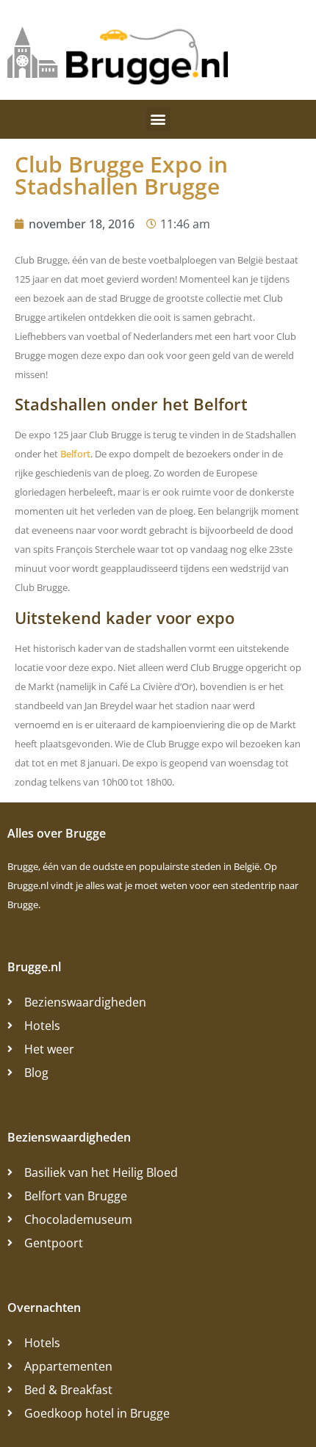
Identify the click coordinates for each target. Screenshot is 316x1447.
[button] (158, 119)
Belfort (75, 453)
